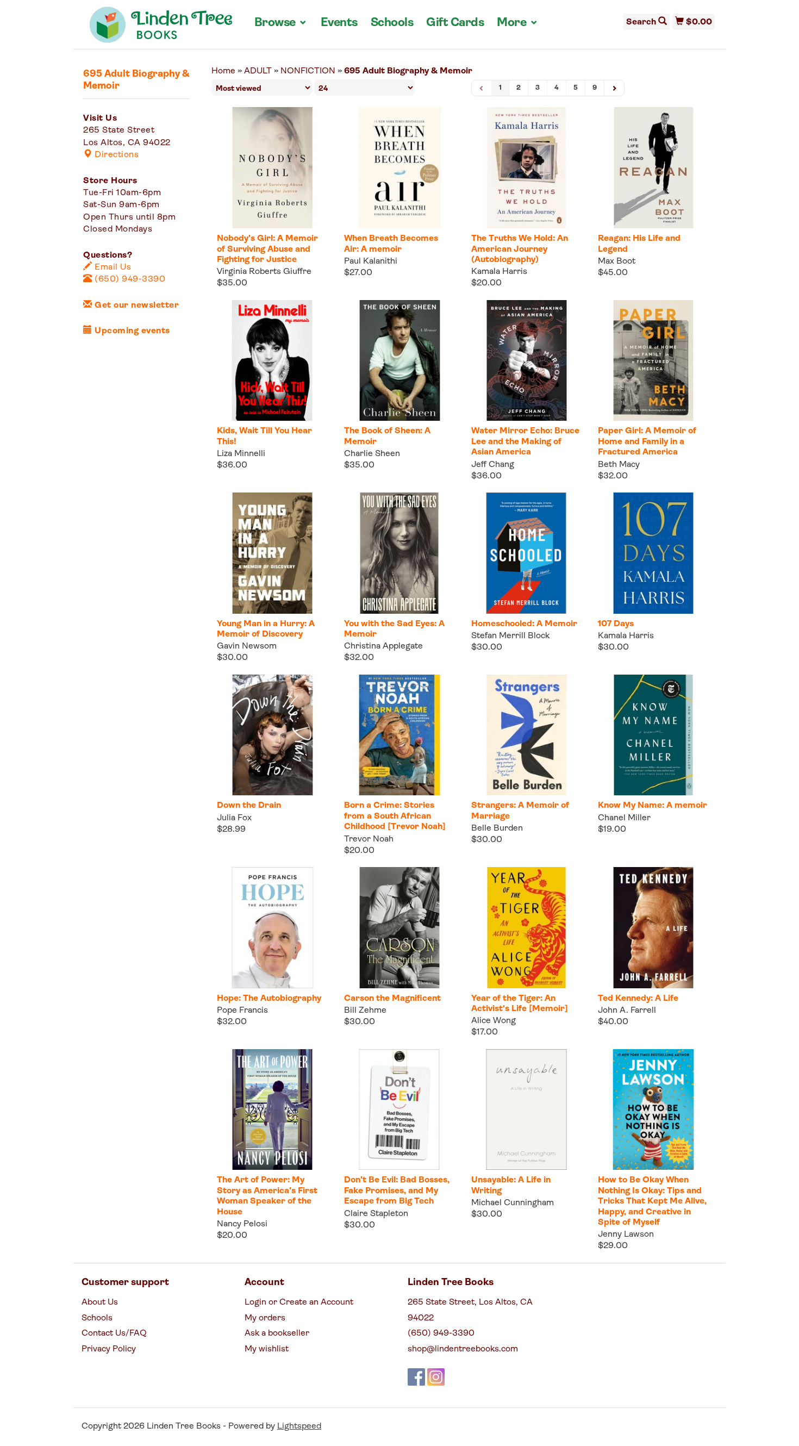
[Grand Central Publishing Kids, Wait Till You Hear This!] (272, 360)
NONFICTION (307, 71)
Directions (115, 155)
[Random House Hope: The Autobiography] (272, 927)
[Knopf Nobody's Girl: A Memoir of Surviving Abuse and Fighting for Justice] (272, 167)
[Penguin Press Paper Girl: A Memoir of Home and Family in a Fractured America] (653, 360)
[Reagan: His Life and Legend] (653, 167)
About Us (100, 1302)
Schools (392, 23)
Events (339, 23)
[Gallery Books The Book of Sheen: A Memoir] (399, 360)
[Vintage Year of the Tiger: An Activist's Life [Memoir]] (526, 927)
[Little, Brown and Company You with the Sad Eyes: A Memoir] (399, 553)
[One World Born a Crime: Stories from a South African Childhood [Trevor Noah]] (399, 735)
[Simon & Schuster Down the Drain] (272, 735)
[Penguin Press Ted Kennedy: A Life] (653, 927)
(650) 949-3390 (128, 279)
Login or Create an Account (299, 1302)
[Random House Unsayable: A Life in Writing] (526, 1109)
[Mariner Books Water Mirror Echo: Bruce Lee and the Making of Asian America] (526, 360)
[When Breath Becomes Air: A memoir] (399, 167)
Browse (281, 22)
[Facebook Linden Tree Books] (416, 1377)
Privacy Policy (109, 1349)
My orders (265, 1318)
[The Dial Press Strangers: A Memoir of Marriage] (526, 735)
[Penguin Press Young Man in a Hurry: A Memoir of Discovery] (272, 553)
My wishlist (267, 1349)
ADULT (258, 71)
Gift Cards (455, 23)
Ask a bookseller (277, 1333)
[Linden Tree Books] (161, 29)
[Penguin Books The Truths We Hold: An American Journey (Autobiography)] (526, 167)
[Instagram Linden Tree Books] (436, 1377)
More (517, 22)
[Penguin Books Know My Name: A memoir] (653, 735)
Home (223, 71)
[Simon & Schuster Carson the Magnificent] (399, 927)
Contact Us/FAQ (114, 1333)
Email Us (111, 267)
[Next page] (614, 88)
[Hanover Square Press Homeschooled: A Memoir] (526, 553)
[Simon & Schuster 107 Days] (653, 553)
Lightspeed (299, 1426)
